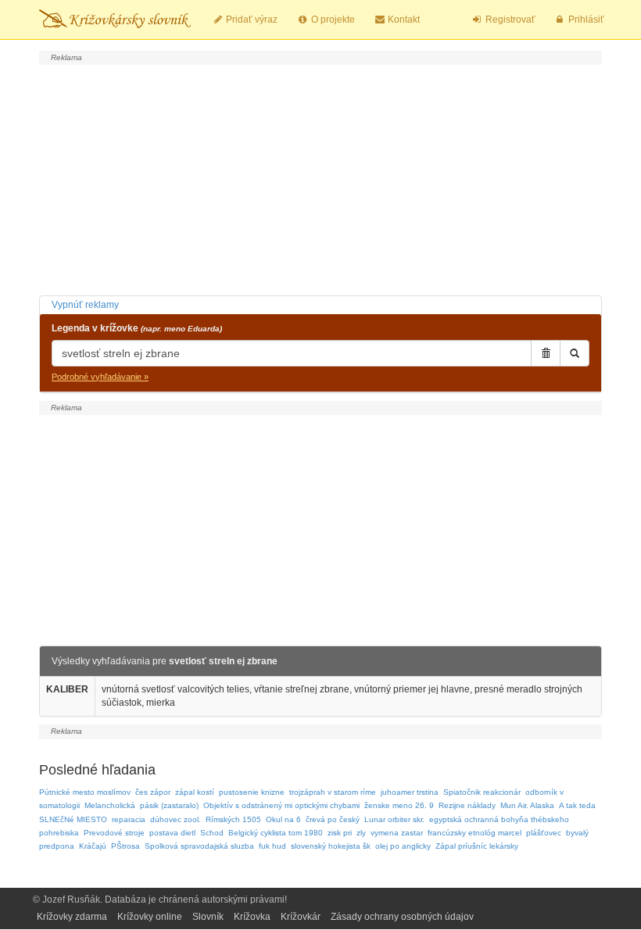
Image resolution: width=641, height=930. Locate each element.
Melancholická (109, 805)
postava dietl (172, 832)
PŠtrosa (125, 846)
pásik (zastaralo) (169, 805)
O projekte (332, 19)
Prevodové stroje (114, 832)
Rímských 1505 (233, 819)
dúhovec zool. (175, 819)
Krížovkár (300, 916)
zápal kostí (194, 792)
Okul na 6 (283, 819)
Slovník (208, 916)
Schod (212, 832)
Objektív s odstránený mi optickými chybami (281, 805)
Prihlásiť (585, 19)
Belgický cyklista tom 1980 (275, 832)
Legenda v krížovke (137, 328)
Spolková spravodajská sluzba (199, 846)
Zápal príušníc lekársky (476, 846)
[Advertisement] (320, 178)
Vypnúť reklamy (85, 304)
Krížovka (252, 916)
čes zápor (152, 792)
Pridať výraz (251, 19)
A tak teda (577, 805)
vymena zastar (397, 832)
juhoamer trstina (410, 792)
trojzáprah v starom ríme (332, 792)
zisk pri (340, 832)
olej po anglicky (403, 846)
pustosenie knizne (252, 792)
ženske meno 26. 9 (399, 805)
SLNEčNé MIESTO (73, 819)
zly (361, 832)
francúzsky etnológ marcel (474, 832)
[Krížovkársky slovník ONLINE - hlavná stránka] (114, 19)
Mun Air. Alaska (527, 805)
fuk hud (272, 846)
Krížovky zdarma (72, 916)
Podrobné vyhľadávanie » (100, 376)
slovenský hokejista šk (331, 846)
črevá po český (333, 819)
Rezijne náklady (467, 805)
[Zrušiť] (545, 353)
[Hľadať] (574, 353)
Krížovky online (149, 916)
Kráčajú (92, 846)
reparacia (128, 819)
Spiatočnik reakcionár (482, 792)
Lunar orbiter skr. (394, 819)
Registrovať (509, 19)
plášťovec (543, 832)
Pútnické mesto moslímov (85, 792)
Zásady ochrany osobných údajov (402, 916)
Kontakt (402, 19)
